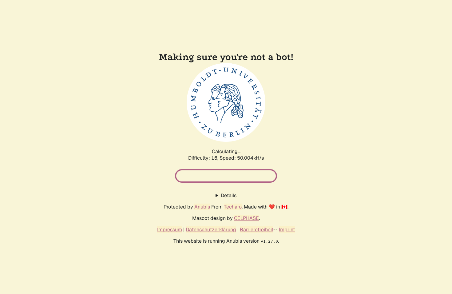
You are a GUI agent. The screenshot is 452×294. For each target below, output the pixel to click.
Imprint (287, 229)
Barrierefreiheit (256, 229)
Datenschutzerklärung (211, 229)
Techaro (233, 207)
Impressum (169, 229)
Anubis (202, 207)
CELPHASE (246, 218)
